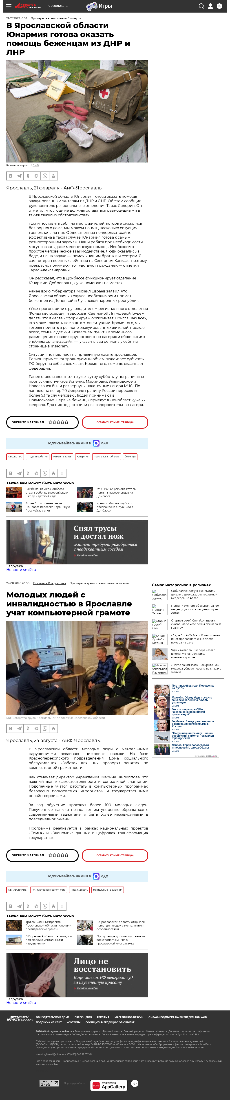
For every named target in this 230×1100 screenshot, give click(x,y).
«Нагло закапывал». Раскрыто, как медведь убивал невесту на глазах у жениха (196, 668)
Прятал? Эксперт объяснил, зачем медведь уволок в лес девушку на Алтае (195, 609)
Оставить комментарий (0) (115, 422)
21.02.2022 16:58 (16, 18)
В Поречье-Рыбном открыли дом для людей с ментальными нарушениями (49, 940)
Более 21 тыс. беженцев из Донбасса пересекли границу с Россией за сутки (48, 507)
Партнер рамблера (74, 1083)
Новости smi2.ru (21, 570)
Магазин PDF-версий (129, 1017)
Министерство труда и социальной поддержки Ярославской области (55, 718)
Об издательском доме (52, 1017)
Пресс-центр (83, 1017)
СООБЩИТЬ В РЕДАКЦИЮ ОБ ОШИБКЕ (110, 1022)
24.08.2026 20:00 (17, 583)
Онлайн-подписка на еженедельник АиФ (177, 1017)
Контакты (73, 1022)
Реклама (103, 1017)
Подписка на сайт (49, 1022)
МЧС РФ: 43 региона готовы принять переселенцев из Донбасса (116, 492)
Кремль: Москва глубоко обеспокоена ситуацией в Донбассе (115, 507)
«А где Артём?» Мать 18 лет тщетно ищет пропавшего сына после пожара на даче (195, 639)
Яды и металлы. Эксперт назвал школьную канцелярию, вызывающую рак (193, 653)
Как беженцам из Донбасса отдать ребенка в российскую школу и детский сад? (47, 492)
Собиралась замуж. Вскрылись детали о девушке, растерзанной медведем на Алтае (194, 594)
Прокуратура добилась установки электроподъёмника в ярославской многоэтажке (121, 940)
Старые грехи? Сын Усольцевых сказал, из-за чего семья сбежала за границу (196, 624)
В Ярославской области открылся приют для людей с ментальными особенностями (121, 925)
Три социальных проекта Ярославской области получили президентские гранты (48, 925)
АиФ (36, 165)
